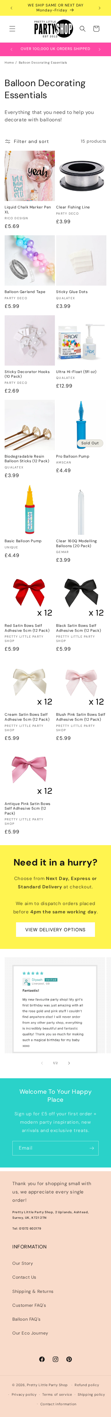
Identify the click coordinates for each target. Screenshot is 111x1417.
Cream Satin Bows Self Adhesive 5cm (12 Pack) (27, 717)
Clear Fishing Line (73, 207)
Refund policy (87, 1385)
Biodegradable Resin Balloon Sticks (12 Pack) (27, 459)
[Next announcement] (99, 8)
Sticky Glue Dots (72, 292)
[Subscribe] (91, 1148)
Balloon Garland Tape (25, 292)
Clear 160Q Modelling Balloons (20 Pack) (76, 543)
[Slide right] (69, 1063)
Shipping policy (91, 1394)
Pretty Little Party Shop (47, 1385)
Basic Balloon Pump (23, 541)
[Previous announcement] (11, 8)
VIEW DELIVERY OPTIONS (55, 930)
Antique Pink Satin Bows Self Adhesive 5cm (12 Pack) (28, 809)
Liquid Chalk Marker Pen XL (28, 210)
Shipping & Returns (33, 1291)
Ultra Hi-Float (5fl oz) (76, 372)
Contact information (58, 1404)
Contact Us (24, 1277)
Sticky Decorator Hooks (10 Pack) (27, 374)
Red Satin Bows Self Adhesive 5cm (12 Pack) (27, 628)
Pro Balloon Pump (73, 456)
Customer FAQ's (29, 1305)
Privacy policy (24, 1394)
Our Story (22, 1263)
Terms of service (57, 1394)
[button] (12, 29)
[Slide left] (42, 1063)
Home (9, 63)
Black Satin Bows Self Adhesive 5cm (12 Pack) (78, 628)
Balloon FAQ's (26, 1319)
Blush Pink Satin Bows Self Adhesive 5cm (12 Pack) (80, 717)
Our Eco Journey (30, 1333)
